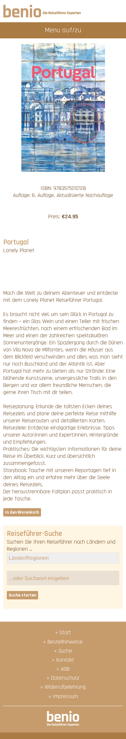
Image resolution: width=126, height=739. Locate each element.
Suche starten (22, 595)
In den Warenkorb (22, 512)
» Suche (63, 651)
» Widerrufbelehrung (63, 687)
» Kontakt (63, 660)
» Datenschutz (63, 678)
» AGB (63, 669)
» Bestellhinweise (63, 641)
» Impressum (63, 696)
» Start (63, 632)
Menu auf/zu (63, 30)
